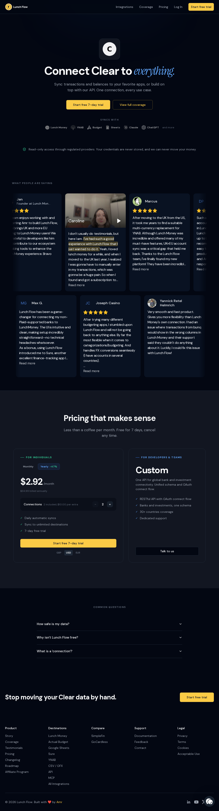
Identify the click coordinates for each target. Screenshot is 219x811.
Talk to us (167, 551)
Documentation (146, 736)
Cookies (183, 748)
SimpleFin (98, 736)
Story (9, 736)
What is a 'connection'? (54, 651)
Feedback (141, 742)
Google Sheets (58, 748)
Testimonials (14, 748)
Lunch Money (57, 736)
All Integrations (58, 784)
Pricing (163, 7)
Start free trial (201, 7)
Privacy (183, 736)
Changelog (12, 760)
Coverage (146, 7)
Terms (182, 742)
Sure (51, 754)
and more (168, 127)
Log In (178, 7)
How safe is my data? (53, 624)
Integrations (124, 7)
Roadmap (12, 766)
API (50, 772)
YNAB (52, 760)
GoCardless (99, 742)
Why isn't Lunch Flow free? (57, 637)
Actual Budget (58, 742)
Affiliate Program (17, 772)
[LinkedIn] (188, 802)
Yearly (49, 466)
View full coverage (133, 105)
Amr (59, 802)
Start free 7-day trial (88, 105)
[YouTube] (196, 802)
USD (68, 552)
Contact (140, 748)
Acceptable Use (189, 754)
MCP (51, 778)
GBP (58, 552)
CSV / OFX (55, 766)
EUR (78, 552)
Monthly (28, 466)
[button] (209, 801)
